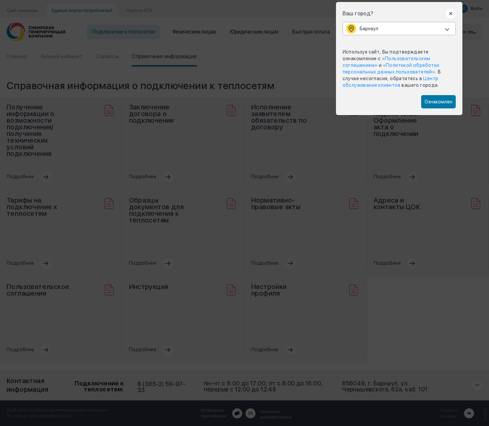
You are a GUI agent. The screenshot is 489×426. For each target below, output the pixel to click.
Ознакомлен (438, 101)
